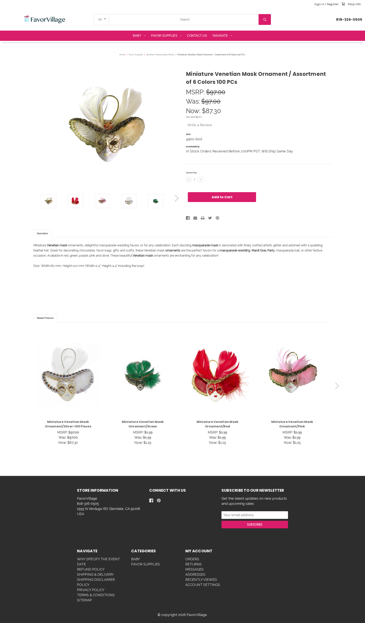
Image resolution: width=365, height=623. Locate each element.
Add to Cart (70, 380)
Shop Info (354, 4)
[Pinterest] (217, 218)
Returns (193, 564)
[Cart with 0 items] (343, 4)
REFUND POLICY (91, 569)
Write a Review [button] (199, 125)
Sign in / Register (326, 4)
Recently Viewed (201, 580)
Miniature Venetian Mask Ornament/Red (218, 424)
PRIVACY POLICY (90, 590)
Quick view (68, 370)
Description (42, 233)
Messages (194, 569)
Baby (137, 35)
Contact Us (197, 35)
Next (176, 198)
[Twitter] (210, 218)
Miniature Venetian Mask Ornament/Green (143, 424)
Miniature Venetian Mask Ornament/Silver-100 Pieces (68, 424)
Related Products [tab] (45, 318)
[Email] (195, 218)
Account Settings (202, 585)
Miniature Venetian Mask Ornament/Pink (292, 424)
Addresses (195, 574)
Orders (192, 559)
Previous (36, 198)
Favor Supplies (164, 35)
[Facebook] (188, 218)
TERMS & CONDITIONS (96, 595)
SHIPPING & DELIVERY (95, 574)
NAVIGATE (220, 35)
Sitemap (84, 600)
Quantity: (191, 172)
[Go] (265, 19)
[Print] (203, 218)
